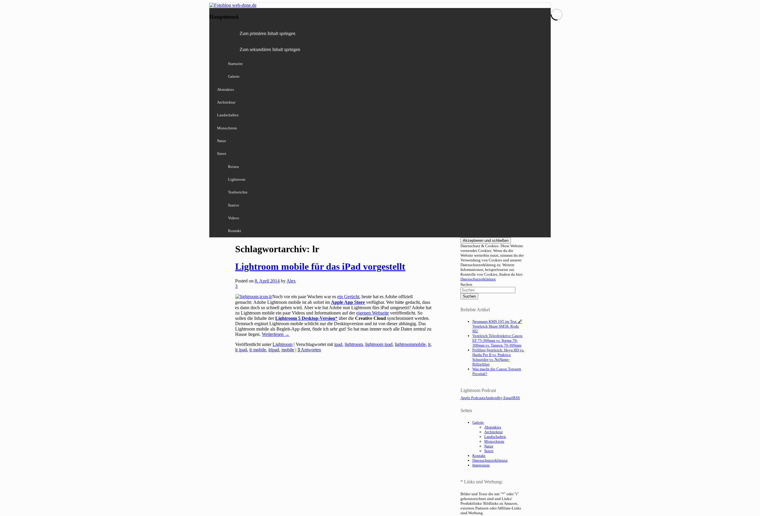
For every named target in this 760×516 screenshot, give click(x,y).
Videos (233, 218)
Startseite (235, 63)
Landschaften (228, 115)
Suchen (466, 284)
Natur (221, 141)
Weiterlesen (275, 334)
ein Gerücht (348, 296)
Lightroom (236, 179)
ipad (338, 344)
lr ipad (241, 349)
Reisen (233, 166)
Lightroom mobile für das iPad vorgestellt (320, 266)
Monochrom (227, 128)
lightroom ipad (378, 344)
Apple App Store (348, 302)
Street (221, 153)
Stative (233, 205)
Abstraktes (225, 89)
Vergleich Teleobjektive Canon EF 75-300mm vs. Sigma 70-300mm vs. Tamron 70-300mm (497, 340)
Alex (291, 280)
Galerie (234, 76)
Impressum (481, 465)
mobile (287, 349)
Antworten (309, 349)
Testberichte (238, 192)
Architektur (226, 102)
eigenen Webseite (372, 312)
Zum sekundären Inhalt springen (270, 49)
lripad (273, 349)
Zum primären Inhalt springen (267, 33)
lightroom (354, 344)
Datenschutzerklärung (478, 279)
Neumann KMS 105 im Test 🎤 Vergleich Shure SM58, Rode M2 (497, 326)
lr (429, 344)
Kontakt (234, 230)
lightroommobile (410, 344)
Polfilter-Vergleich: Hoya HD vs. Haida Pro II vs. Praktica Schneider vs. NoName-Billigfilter (498, 357)
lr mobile (257, 349)
